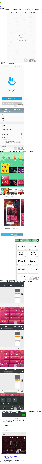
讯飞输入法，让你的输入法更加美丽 (7, 457)
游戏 (0, 4)
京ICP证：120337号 (2, 461)
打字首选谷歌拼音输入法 (6, 458)
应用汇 (3, 462)
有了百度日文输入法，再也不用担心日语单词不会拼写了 (10, 456)
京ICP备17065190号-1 (7, 461)
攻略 (0, 6)
